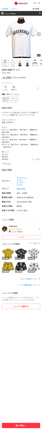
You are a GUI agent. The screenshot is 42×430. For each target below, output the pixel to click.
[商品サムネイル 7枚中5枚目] (35, 63)
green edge (21, 188)
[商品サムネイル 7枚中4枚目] (27, 63)
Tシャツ (20, 184)
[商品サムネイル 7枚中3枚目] (20, 63)
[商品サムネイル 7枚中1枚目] (5, 63)
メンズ (19, 180)
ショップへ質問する (21, 306)
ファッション (21, 177)
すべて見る (33, 243)
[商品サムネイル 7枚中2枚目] (12, 63)
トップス (20, 182)
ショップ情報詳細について (27, 285)
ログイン (14, 9)
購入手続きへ (21, 425)
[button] (35, 3)
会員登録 (5, 9)
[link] (34, 243)
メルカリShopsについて (28, 279)
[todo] (39, 3)
